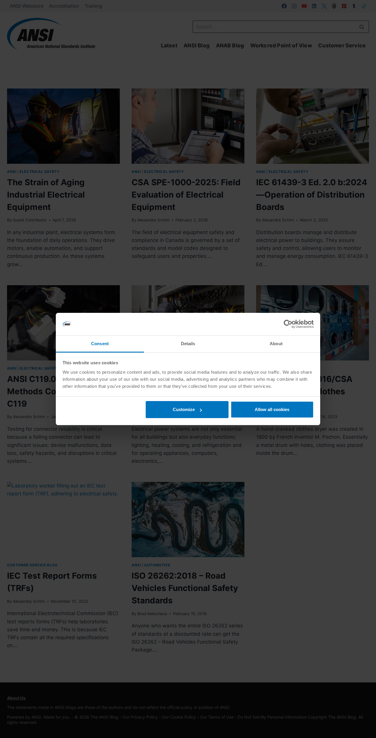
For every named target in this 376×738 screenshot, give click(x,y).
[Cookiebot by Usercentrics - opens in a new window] (288, 324)
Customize (184, 409)
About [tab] (276, 343)
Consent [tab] (100, 343)
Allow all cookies (272, 409)
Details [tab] (188, 343)
